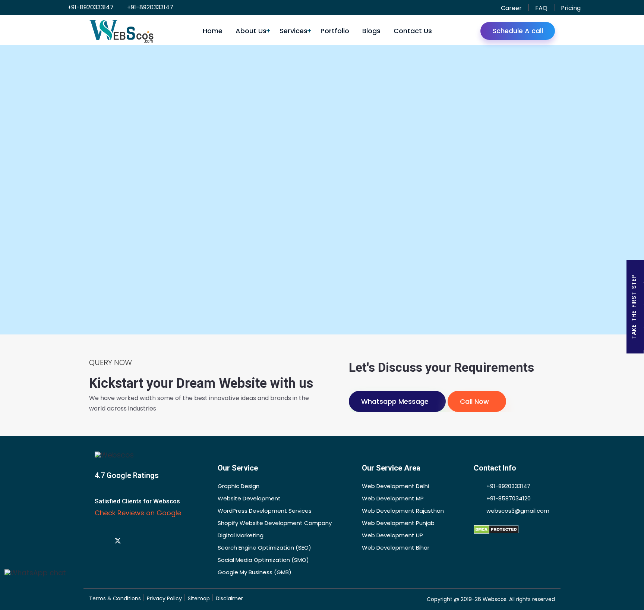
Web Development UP (392, 535)
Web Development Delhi (395, 486)
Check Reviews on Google (139, 513)
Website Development (249, 498)
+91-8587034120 (508, 498)
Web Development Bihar (395, 547)
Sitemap (199, 598)
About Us (251, 30)
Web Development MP (393, 498)
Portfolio (335, 30)
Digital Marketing (240, 535)
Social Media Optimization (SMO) (263, 560)
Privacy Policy (164, 598)
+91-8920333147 (90, 7)
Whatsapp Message (395, 401)
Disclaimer (229, 598)
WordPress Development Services (265, 511)
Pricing (571, 8)
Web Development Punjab (398, 523)
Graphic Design (238, 486)
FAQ (541, 8)
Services (293, 30)
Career (511, 8)
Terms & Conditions (115, 598)
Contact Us (413, 30)
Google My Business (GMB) (254, 572)
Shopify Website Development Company (275, 523)
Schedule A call (517, 30)
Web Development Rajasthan (403, 511)
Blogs (371, 30)
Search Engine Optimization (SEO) (264, 547)
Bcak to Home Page (305, 294)
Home (212, 30)
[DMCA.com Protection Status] (496, 529)
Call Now (474, 401)
